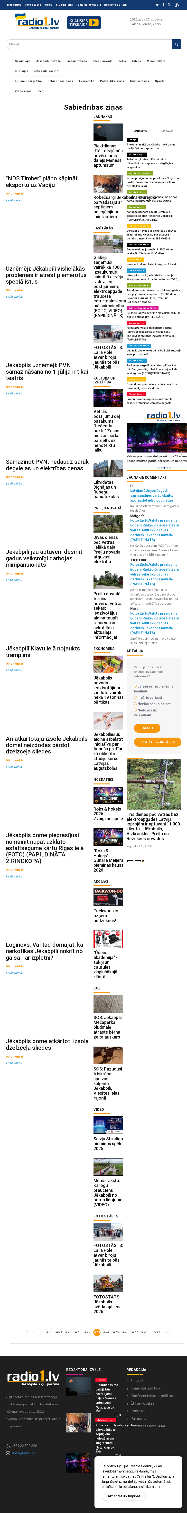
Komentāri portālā (145, 1388)
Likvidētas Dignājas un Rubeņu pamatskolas (106, 489)
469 (59, 1332)
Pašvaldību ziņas (112, 81)
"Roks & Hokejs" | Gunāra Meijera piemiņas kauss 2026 (108, 860)
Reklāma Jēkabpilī (88, 4)
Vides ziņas (23, 91)
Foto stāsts (33, 4)
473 (97, 1332)
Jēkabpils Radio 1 (46, 71)
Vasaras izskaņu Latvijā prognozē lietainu (153, 264)
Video (48, 4)
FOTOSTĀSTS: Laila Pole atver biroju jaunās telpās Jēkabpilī (108, 357)
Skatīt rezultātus (157, 742)
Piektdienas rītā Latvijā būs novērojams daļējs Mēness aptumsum (108, 155)
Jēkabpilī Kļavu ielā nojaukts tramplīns (43, 651)
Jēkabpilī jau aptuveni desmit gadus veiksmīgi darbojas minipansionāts (44, 558)
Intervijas (21, 71)
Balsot (147, 728)
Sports (160, 81)
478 (144, 1332)
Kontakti (138, 1411)
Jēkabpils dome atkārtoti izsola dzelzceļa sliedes (47, 1044)
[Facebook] (163, 5)
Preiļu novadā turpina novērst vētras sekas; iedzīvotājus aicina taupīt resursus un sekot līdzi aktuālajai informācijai (108, 615)
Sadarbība (139, 1380)
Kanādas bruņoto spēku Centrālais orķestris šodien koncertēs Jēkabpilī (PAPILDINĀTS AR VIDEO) (150, 215)
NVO (40, 91)
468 (49, 1332)
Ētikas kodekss (142, 1403)
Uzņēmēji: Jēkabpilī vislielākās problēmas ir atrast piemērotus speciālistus (46, 275)
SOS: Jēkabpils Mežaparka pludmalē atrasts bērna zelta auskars (108, 1027)
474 (106, 1332)
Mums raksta (156, 61)
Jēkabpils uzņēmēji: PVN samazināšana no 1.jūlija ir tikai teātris (47, 371)
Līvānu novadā (77, 61)
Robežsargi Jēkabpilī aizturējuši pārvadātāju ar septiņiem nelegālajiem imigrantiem (150, 163)
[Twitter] (157, 5)
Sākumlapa (22, 61)
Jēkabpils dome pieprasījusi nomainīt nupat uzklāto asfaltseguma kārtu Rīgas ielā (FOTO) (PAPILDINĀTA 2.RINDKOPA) (45, 848)
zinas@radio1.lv (23, 1453)
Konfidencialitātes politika (152, 1395)
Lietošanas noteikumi (148, 1426)
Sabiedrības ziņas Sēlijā (143, 308)
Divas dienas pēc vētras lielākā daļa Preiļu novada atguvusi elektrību (107, 549)
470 (68, 1332)
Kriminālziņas (139, 81)
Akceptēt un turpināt (124, 1496)
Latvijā (136, 61)
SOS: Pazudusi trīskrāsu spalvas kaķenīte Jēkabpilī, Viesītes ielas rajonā (108, 1083)
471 (78, 1332)
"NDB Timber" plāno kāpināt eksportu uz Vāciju (42, 181)
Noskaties (14, 4)
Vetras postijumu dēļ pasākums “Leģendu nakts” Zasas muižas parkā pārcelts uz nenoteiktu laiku (107, 431)
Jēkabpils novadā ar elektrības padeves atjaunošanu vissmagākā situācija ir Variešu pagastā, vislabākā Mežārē (151, 234)
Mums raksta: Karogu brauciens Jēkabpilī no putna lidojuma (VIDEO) (108, 1192)
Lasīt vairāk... (15, 200)
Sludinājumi (64, 4)
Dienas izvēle (136, 207)
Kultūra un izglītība (28, 81)
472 (87, 1332)
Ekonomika (86, 81)
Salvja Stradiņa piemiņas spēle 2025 (108, 1143)
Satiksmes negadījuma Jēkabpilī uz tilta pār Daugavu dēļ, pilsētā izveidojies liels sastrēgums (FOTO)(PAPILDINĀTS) (152, 369)
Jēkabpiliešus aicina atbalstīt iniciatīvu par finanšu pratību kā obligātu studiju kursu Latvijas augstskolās (108, 751)
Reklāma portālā (115, 4)
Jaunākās (140, 131)
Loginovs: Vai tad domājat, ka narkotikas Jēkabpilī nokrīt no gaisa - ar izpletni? (44, 951)
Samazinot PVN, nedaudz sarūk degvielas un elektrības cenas (47, 465)
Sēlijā (122, 61)
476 (125, 1332)
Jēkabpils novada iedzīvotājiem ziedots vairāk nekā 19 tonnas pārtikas (109, 690)
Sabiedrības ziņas (60, 81)
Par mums (138, 1418)
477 (135, 1332)
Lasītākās (167, 131)
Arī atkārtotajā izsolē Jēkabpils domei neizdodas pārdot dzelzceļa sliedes (47, 745)
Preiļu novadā (102, 61)
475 (116, 1332)
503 (157, 1332)
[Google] (169, 5)
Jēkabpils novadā (48, 61)
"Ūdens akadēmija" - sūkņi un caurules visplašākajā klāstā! (106, 964)
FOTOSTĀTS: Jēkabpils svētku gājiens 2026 (108, 1304)
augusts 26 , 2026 (139, 846)
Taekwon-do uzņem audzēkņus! (106, 915)
